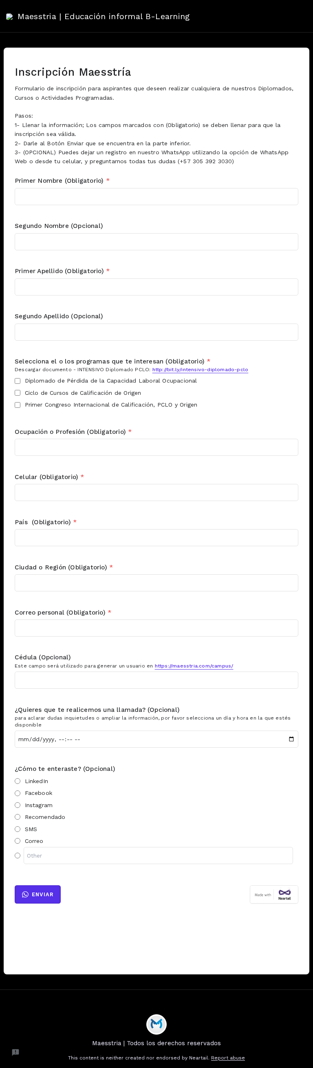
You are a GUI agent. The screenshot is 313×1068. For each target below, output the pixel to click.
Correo (34, 841)
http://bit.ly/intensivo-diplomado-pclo (200, 369)
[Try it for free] (274, 894)
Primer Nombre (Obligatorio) (62, 180)
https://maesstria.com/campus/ (194, 666)
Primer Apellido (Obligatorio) (62, 271)
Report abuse (228, 1058)
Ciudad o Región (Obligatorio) (64, 567)
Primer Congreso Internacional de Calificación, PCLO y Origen (111, 404)
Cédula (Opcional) (43, 657)
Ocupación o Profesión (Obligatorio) (73, 432)
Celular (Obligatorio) (49, 477)
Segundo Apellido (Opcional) (59, 316)
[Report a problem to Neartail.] (15, 1052)
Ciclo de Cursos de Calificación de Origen (83, 393)
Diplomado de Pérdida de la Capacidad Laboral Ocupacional (111, 380)
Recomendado (45, 817)
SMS (31, 829)
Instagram (39, 805)
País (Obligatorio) (46, 522)
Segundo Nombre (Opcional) (59, 226)
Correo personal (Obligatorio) (63, 612)
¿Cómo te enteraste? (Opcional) (65, 769)
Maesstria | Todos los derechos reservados (156, 1043)
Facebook (39, 793)
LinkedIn (36, 781)
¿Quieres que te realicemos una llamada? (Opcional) (97, 709)
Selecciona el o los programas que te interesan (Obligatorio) (112, 361)
